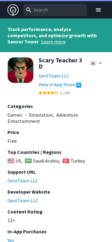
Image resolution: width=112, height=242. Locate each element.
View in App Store (57, 84)
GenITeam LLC (54, 76)
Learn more (53, 41)
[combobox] (55, 10)
